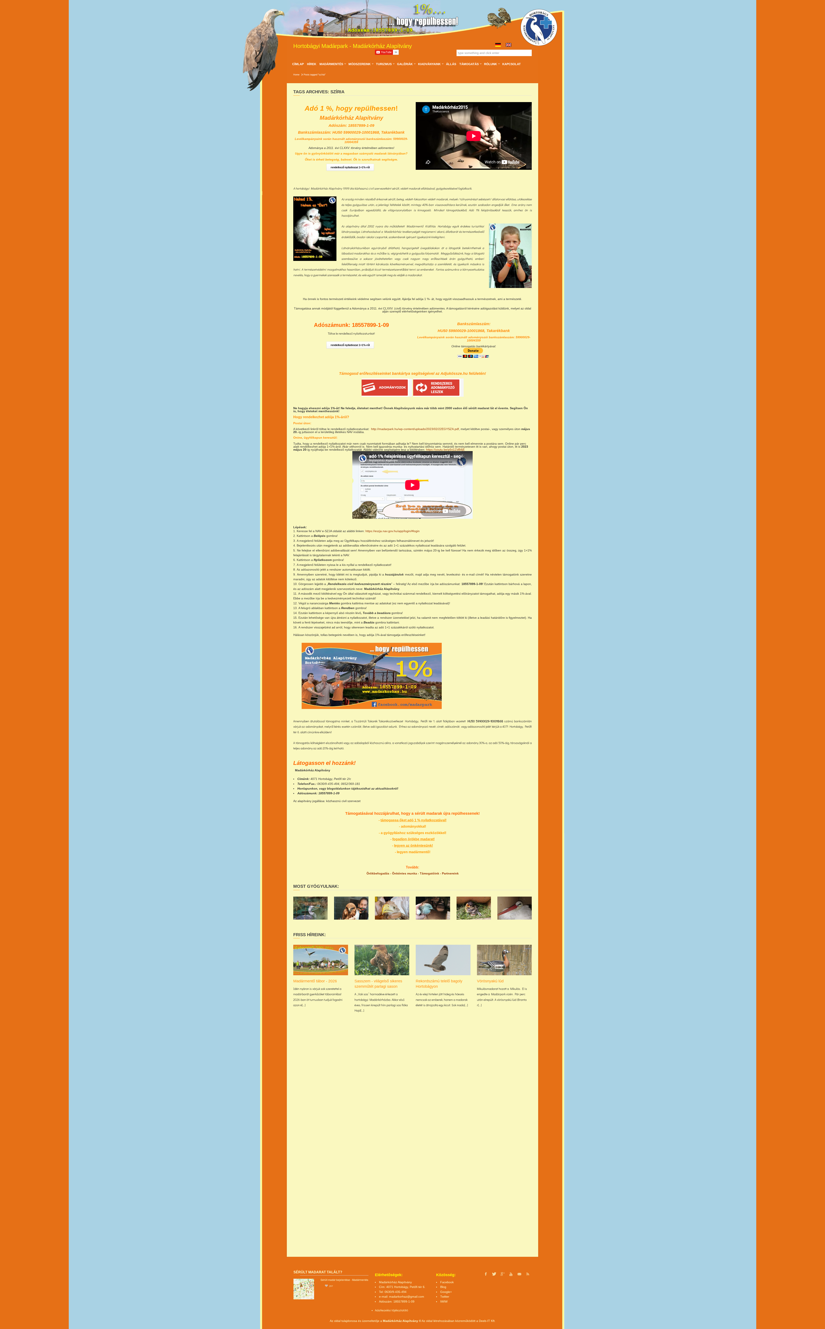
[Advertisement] (494, 673)
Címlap (298, 64)
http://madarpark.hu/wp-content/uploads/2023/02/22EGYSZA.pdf (415, 429)
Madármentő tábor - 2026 (315, 981)
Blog (443, 1287)
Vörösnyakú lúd (490, 981)
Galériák (405, 64)
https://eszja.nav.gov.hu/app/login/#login (392, 531)
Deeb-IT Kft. (487, 1321)
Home (296, 74)
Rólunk (490, 64)
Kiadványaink (429, 64)
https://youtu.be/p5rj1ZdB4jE (445, 449)
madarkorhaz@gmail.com (406, 1296)
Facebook (447, 1282)
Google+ (446, 1292)
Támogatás (469, 64)
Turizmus (384, 64)
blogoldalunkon (338, 788)
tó (407, 1310)
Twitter (444, 1296)
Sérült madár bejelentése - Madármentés (344, 1280)
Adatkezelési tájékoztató (390, 1310)
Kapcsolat (511, 64)
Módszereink (359, 64)
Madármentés (331, 64)
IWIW (444, 1301)
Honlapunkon (307, 788)
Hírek (311, 64)
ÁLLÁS (451, 64)
